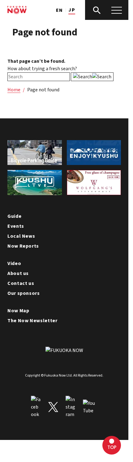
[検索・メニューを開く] (106, 10)
